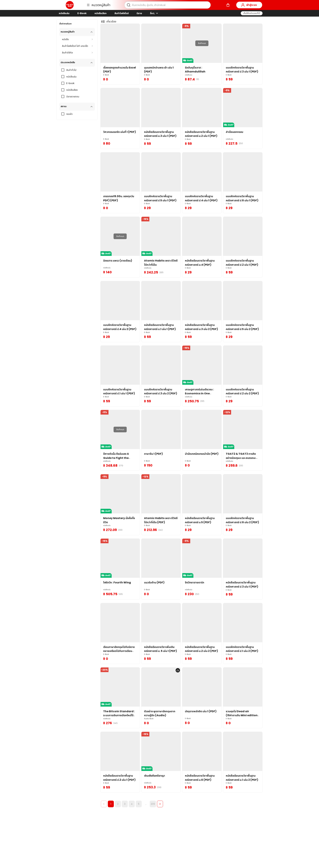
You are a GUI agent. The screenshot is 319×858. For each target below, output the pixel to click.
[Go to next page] (160, 804)
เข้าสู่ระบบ (251, 5)
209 (153, 804)
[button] (252, 13)
